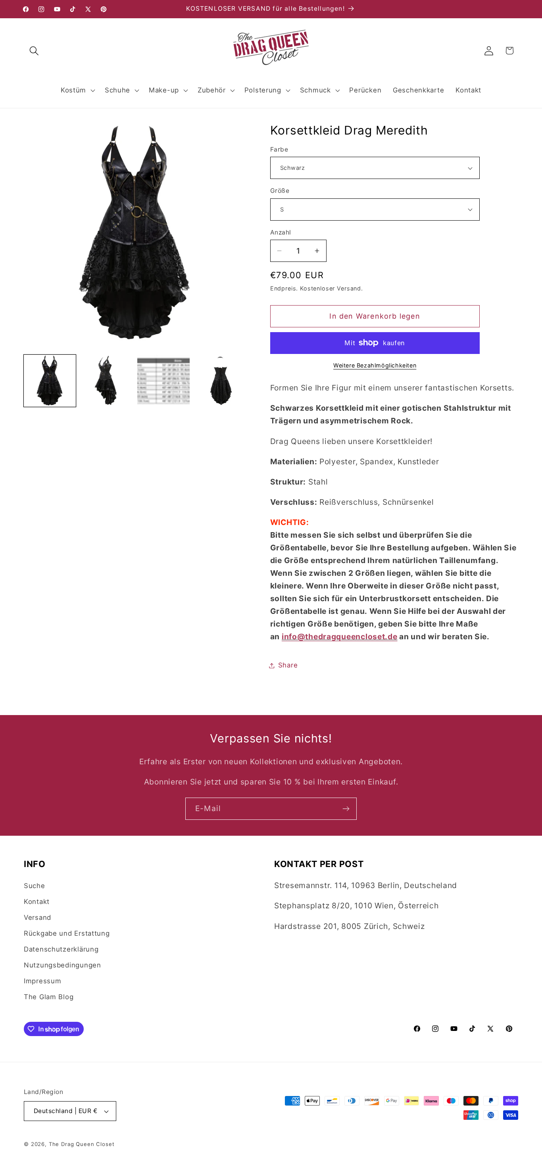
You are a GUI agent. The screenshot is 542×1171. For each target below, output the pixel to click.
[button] (34, 50)
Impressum (42, 981)
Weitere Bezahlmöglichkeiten (374, 365)
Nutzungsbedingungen (62, 965)
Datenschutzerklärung (61, 949)
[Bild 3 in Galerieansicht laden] (163, 381)
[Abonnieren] (345, 809)
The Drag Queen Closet (82, 1144)
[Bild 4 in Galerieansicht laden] (220, 381)
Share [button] (288, 665)
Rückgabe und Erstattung (67, 933)
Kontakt (37, 902)
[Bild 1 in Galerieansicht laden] (50, 381)
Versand (37, 917)
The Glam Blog (48, 997)
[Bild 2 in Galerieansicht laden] (107, 381)
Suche (34, 886)
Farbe (279, 149)
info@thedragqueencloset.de (340, 636)
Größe (279, 190)
